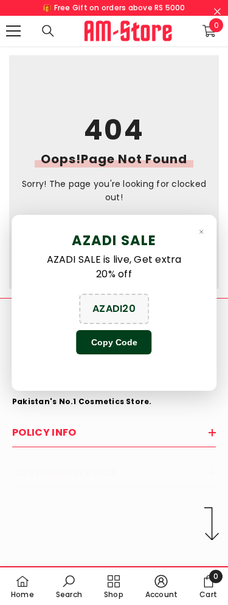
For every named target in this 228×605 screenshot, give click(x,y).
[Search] (48, 31)
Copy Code (114, 342)
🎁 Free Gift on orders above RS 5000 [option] (114, 7)
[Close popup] (201, 231)
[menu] (13, 31)
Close (217, 11)
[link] (69, 586)
